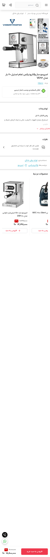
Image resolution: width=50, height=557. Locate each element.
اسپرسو (20, 165)
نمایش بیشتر (45, 128)
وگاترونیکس (33, 165)
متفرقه (40, 83)
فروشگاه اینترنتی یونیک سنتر (37, 13)
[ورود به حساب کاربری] (11, 5)
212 (26, 165)
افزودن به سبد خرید (34, 551)
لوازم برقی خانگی (18, 13)
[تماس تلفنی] (4, 534)
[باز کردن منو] (46, 5)
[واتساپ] (4, 541)
